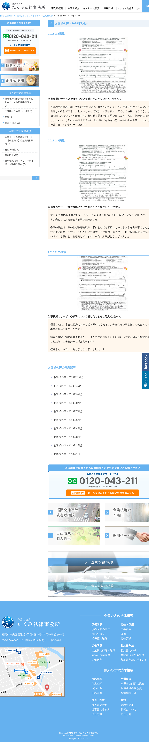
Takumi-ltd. (84, 738)
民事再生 (126, 629)
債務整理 (97, 678)
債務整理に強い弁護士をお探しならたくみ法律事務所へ (19, 102)
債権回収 (97, 624)
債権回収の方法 (101, 629)
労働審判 (97, 659)
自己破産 (97, 692)
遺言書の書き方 (101, 709)
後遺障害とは (128, 692)
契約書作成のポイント (134, 659)
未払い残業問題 (101, 655)
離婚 (9, 117)
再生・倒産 (12, 149)
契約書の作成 (128, 650)
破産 (123, 633)
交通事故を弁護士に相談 (18, 111)
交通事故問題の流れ (132, 683)
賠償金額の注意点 (131, 688)
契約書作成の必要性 (132, 655)
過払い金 (97, 688)
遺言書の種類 (99, 705)
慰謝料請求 (127, 705)
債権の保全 (98, 633)
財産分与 (126, 714)
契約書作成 (127, 645)
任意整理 (97, 683)
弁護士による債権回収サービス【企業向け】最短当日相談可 (19, 140)
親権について (128, 709)
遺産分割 (97, 714)
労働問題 (11, 155)
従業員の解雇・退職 (103, 650)
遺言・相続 (12, 122)
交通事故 (126, 678)
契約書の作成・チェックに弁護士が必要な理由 (19, 163)
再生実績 (126, 638)
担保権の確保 (99, 638)
